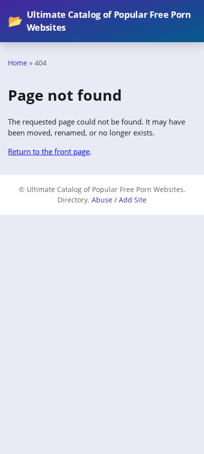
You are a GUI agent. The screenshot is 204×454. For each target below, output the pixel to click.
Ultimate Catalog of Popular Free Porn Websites (99, 20)
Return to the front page (49, 151)
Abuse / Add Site (119, 199)
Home (17, 62)
